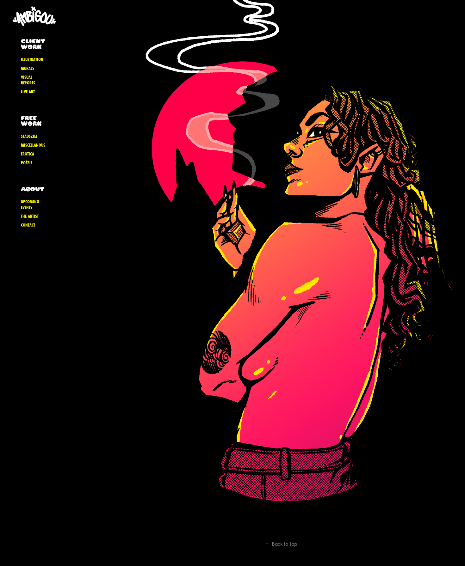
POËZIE (26, 163)
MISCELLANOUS (33, 145)
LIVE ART (28, 91)
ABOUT (32, 189)
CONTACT (28, 225)
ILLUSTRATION (32, 59)
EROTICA (27, 154)
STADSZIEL (29, 136)
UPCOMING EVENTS (30, 204)
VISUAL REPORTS (28, 80)
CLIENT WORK (33, 44)
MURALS (27, 68)
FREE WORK (31, 120)
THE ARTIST (30, 216)
